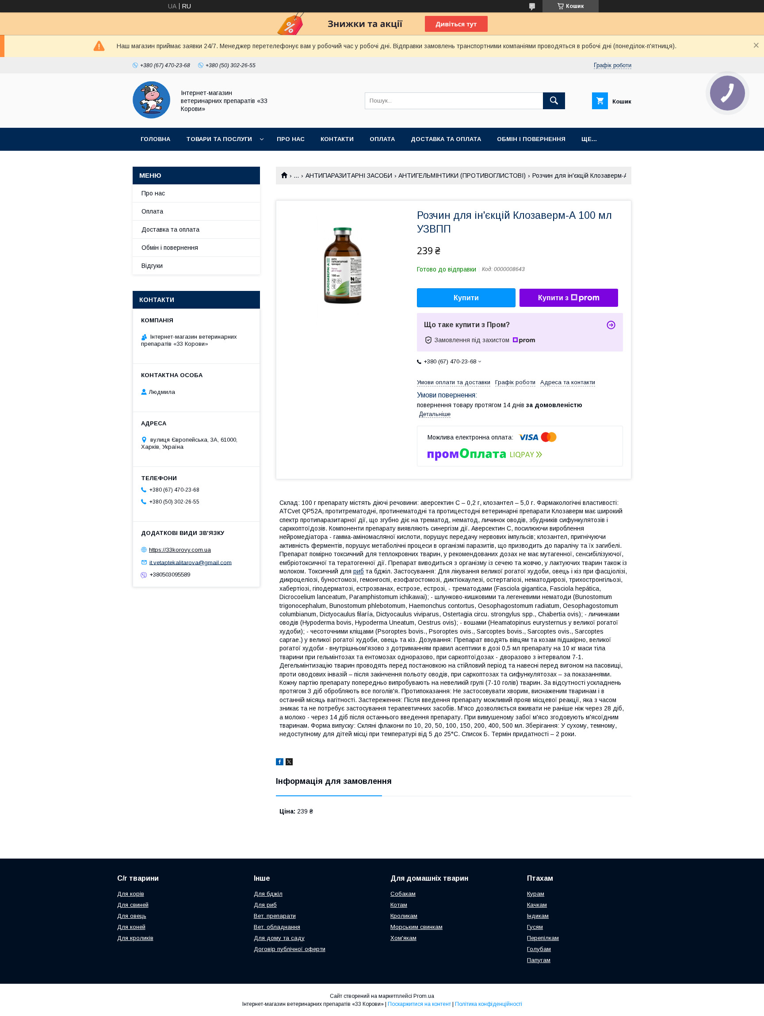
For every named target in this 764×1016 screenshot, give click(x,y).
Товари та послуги (219, 139)
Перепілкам (543, 938)
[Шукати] (554, 100)
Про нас (291, 139)
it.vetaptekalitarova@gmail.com (190, 562)
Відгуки (152, 265)
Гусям (535, 927)
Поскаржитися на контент (419, 1004)
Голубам (539, 949)
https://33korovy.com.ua (180, 549)
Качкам (537, 904)
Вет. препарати (275, 916)
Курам (535, 893)
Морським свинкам (416, 927)
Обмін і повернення (531, 139)
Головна (155, 139)
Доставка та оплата (446, 139)
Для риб (265, 904)
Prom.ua (423, 996)
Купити (466, 298)
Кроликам (403, 916)
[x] (289, 763)
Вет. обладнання (277, 927)
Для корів (130, 893)
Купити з (553, 298)
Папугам (538, 960)
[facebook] (279, 763)
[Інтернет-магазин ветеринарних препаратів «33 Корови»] (151, 116)
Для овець (131, 916)
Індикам (538, 916)
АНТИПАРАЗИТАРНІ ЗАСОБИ (349, 175)
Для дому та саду (279, 938)
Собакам (403, 893)
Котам (398, 904)
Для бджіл (268, 893)
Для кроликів (135, 938)
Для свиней (133, 904)
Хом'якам (403, 938)
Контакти (337, 139)
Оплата (382, 139)
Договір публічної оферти (289, 949)
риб (358, 571)
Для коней (131, 927)
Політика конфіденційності (488, 1004)
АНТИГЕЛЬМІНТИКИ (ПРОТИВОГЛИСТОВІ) (462, 175)
